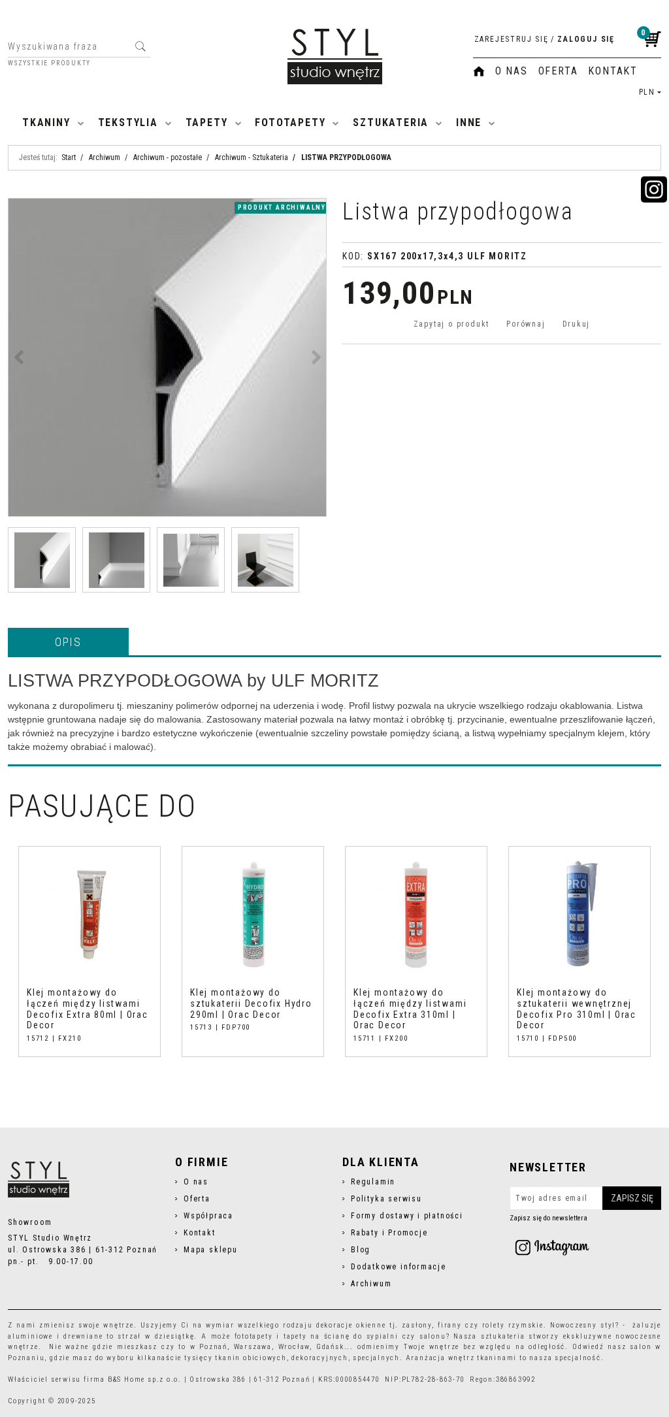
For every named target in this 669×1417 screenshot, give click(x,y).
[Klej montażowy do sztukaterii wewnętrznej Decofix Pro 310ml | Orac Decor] (579, 914)
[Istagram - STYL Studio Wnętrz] (552, 1247)
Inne (468, 122)
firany (450, 1325)
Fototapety (290, 122)
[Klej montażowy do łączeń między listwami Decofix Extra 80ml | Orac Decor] (89, 914)
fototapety (254, 1336)
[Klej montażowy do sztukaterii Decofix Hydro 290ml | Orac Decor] (252, 914)
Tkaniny (46, 122)
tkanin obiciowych (250, 1358)
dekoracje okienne (351, 1325)
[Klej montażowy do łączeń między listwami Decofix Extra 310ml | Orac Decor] (416, 914)
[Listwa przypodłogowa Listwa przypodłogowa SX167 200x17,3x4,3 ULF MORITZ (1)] (167, 357)
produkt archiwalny (282, 207)
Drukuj (577, 324)
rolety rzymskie (513, 1325)
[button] (68, 641)
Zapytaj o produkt (451, 324)
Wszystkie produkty (49, 63)
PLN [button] (647, 92)
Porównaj (525, 324)
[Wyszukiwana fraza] (140, 46)
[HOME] (479, 71)
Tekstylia (128, 122)
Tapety (207, 122)
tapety (295, 1336)
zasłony (417, 1325)
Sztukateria (391, 122)
